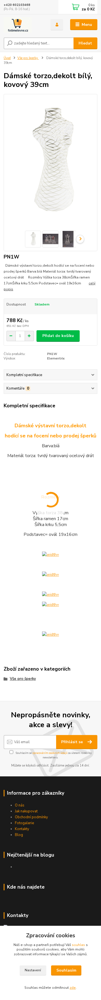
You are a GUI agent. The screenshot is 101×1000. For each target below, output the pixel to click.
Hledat (85, 43)
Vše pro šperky (28, 58)
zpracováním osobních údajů (49, 753)
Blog (19, 834)
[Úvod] (23, 25)
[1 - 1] (50, 554)
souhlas (78, 945)
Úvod (7, 58)
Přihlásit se (72, 742)
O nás (19, 805)
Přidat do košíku (58, 335)
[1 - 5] (50, 634)
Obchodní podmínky (31, 817)
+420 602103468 (17, 5)
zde (73, 987)
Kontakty (22, 829)
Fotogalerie (24, 823)
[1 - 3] (50, 594)
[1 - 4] (50, 604)
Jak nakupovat (26, 811)
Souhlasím (66, 970)
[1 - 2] (50, 574)
